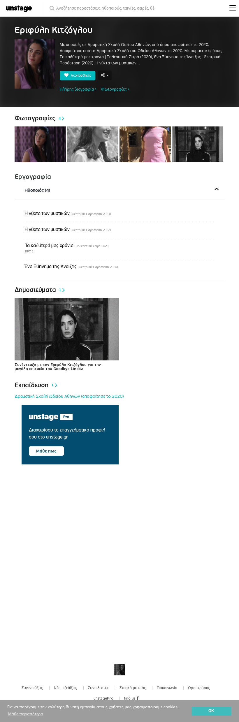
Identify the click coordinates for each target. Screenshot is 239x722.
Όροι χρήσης (199, 688)
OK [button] (211, 711)
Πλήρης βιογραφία (77, 89)
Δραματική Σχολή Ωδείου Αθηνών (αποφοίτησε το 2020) (69, 396)
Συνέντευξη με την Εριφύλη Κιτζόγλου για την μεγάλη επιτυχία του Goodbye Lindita (58, 367)
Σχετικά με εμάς (132, 688)
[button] (231, 8)
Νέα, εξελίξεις (65, 688)
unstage (103, 698)
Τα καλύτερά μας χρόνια (67, 245)
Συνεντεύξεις (32, 688)
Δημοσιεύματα (38, 289)
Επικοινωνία (167, 688)
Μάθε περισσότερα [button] (25, 714)
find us (130, 698)
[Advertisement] (65, 518)
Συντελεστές (98, 688)
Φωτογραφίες (114, 89)
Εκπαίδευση (34, 385)
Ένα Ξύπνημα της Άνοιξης (71, 266)
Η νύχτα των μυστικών (68, 213)
